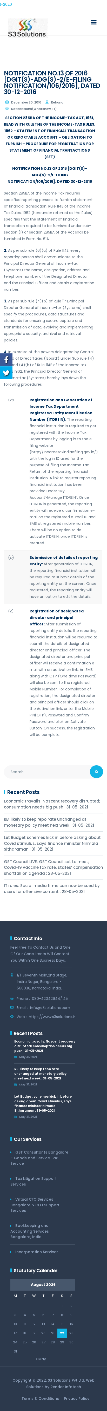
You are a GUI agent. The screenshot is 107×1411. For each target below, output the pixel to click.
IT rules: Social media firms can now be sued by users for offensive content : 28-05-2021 (52, 888)
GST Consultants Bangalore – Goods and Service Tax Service (39, 1158)
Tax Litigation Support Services (33, 1181)
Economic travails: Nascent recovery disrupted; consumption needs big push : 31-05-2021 (52, 804)
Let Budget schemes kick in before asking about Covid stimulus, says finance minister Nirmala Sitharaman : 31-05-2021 (52, 843)
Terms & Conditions (40, 1398)
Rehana (57, 102)
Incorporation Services (36, 1251)
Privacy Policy (76, 1398)
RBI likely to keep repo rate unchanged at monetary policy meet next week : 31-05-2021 (49, 822)
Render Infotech (65, 1386)
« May (41, 1359)
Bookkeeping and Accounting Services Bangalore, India (29, 1231)
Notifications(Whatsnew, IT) (34, 109)
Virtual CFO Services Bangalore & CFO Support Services (34, 1205)
